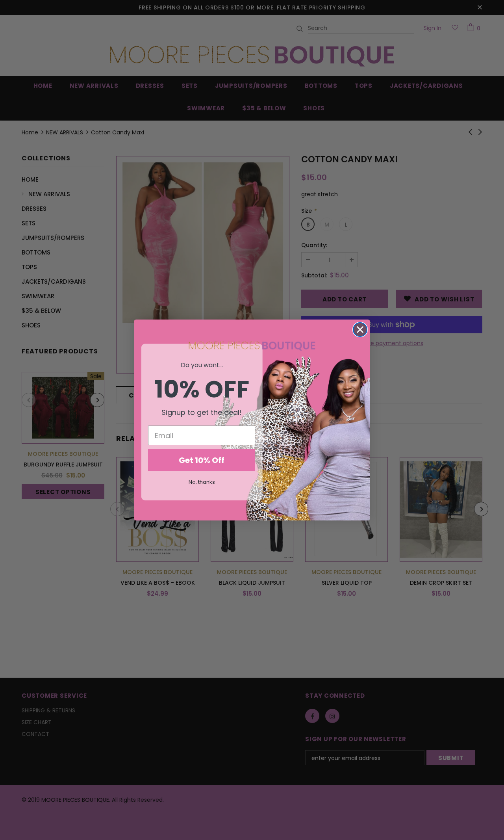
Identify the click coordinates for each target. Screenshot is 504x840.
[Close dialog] (360, 329)
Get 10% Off (201, 460)
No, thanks (202, 482)
